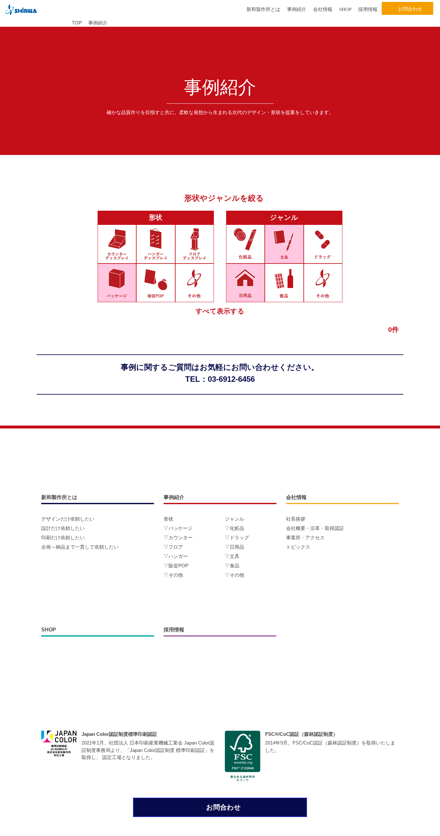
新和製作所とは (263, 9)
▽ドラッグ (237, 537)
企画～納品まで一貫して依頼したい (80, 547)
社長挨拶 (295, 519)
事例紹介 (296, 9)
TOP (77, 22)
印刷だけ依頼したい (63, 537)
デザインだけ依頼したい (67, 519)
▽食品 (232, 565)
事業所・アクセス (305, 537)
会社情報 (322, 9)
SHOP (345, 9)
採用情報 (368, 9)
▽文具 (232, 556)
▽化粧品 (234, 528)
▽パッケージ (178, 528)
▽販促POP (176, 565)
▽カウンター (178, 537)
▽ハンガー (176, 556)
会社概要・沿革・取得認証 (315, 528)
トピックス (298, 547)
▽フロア (173, 547)
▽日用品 (234, 547)
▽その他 (173, 575)
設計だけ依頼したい (63, 528)
